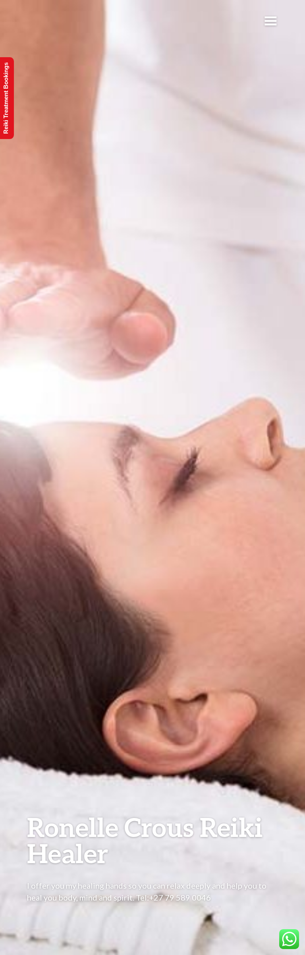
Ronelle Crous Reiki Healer (145, 840)
